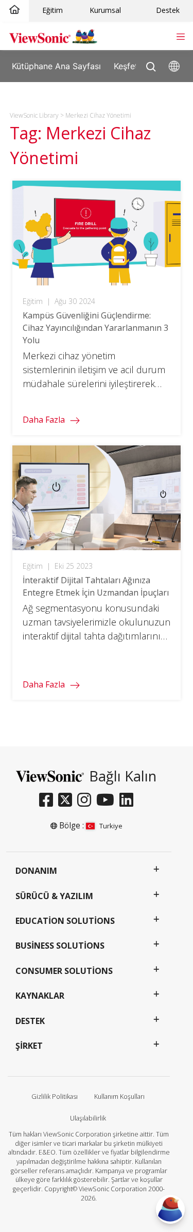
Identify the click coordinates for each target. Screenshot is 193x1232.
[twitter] (67, 800)
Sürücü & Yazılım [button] (54, 896)
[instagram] (86, 800)
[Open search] (151, 64)
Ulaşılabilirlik (88, 1118)
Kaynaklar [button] (39, 995)
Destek (168, 10)
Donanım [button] (36, 870)
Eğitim (52, 10)
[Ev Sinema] (14, 10)
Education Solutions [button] (65, 920)
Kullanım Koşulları (119, 1096)
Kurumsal (105, 10)
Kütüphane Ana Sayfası (56, 65)
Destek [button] (30, 1021)
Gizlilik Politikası (54, 1096)
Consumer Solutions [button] (64, 971)
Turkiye (110, 825)
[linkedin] (128, 800)
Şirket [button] (29, 1045)
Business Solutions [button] (59, 945)
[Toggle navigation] (180, 35)
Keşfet (126, 65)
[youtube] (107, 800)
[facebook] (48, 800)
